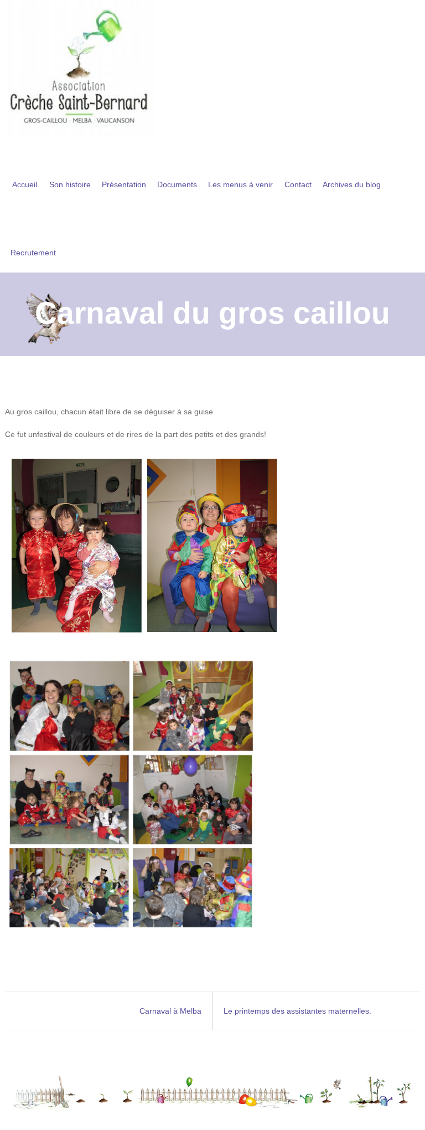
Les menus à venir (240, 184)
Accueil (24, 184)
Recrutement (33, 252)
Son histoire (70, 184)
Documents (177, 184)
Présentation (124, 184)
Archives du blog (352, 184)
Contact (298, 184)
